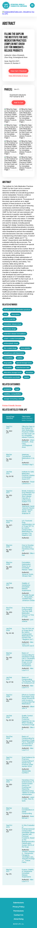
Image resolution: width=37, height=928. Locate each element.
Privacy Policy (18, 907)
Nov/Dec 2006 (9, 737)
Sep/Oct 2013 (9, 826)
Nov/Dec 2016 (9, 521)
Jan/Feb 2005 (9, 629)
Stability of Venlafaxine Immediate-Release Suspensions (26, 586)
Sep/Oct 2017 (9, 492)
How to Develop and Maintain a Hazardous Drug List (28, 547)
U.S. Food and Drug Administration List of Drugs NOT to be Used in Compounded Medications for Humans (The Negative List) (28, 528)
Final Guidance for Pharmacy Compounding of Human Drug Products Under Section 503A (28, 761)
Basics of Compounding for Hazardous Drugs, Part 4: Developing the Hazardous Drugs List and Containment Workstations (28, 659)
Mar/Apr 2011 (9, 870)
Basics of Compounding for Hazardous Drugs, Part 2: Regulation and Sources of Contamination (28, 740)
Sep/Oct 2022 (9, 781)
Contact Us (18, 915)
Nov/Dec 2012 (9, 608)
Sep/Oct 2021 (9, 427)
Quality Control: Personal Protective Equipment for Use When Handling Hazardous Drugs (28, 720)
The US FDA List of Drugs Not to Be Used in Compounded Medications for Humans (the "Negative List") (28, 634)
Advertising (18, 919)
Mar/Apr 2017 (9, 809)
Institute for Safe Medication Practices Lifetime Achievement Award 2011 (28, 475)
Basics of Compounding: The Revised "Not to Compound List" (28, 680)
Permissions (18, 911)
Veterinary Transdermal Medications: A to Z (28, 457)
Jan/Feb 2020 (9, 716)
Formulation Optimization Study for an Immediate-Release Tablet (27, 566)
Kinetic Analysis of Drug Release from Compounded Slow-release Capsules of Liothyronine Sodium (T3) (28, 496)
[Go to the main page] (14, 5)
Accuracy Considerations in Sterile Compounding (28, 810)
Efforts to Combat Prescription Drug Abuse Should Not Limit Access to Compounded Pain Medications (28, 699)
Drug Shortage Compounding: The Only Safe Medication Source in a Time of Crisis (28, 612)
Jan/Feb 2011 (9, 584)
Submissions (18, 903)
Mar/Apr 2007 (9, 654)
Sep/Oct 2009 (9, 696)
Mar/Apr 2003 (9, 455)
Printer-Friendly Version (11, 405)
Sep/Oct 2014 (9, 758)
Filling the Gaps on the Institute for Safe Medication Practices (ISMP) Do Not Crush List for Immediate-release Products (28, 431)
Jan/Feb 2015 (9, 678)
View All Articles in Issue (18, 76)
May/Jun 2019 (9, 546)
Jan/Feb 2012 (9, 472)
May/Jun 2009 (9, 563)
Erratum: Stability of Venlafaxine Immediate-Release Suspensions (28, 873)
